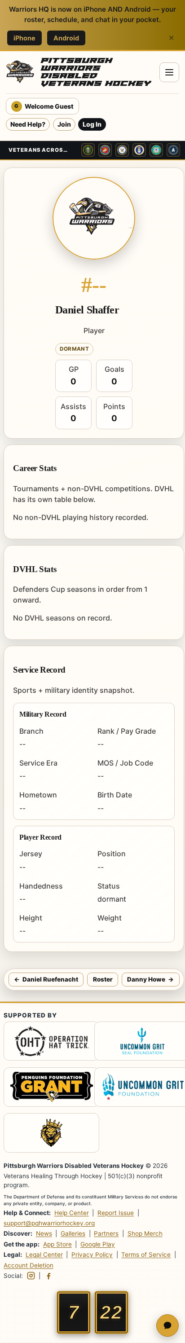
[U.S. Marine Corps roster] (105, 150)
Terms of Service (146, 1254)
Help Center (71, 1212)
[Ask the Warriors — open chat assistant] (167, 1325)
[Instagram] (30, 1275)
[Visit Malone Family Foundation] (47, 1135)
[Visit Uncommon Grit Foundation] (137, 1043)
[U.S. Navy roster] (122, 150)
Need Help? (27, 124)
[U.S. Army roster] (88, 150)
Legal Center (44, 1254)
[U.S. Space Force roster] (173, 150)
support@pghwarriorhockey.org (49, 1223)
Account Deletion (28, 1265)
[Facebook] (48, 1275)
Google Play (97, 1244)
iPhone (24, 38)
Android (66, 38)
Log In (92, 124)
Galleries (73, 1233)
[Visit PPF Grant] (47, 1088)
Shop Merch (145, 1233)
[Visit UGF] (137, 1088)
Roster (103, 979)
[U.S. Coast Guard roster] (156, 150)
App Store (57, 1244)
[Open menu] (169, 72)
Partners (106, 1233)
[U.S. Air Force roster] (139, 150)
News (44, 1233)
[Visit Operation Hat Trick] (47, 1043)
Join (64, 124)
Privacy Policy (92, 1254)
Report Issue (115, 1212)
